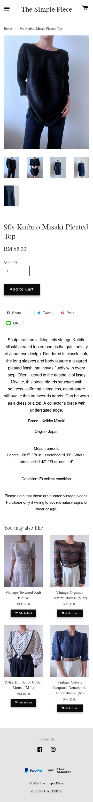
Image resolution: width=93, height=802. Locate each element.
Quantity (11, 261)
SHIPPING (37, 791)
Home (8, 28)
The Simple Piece (46, 9)
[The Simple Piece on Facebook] (39, 752)
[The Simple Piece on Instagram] (53, 752)
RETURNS (55, 791)
